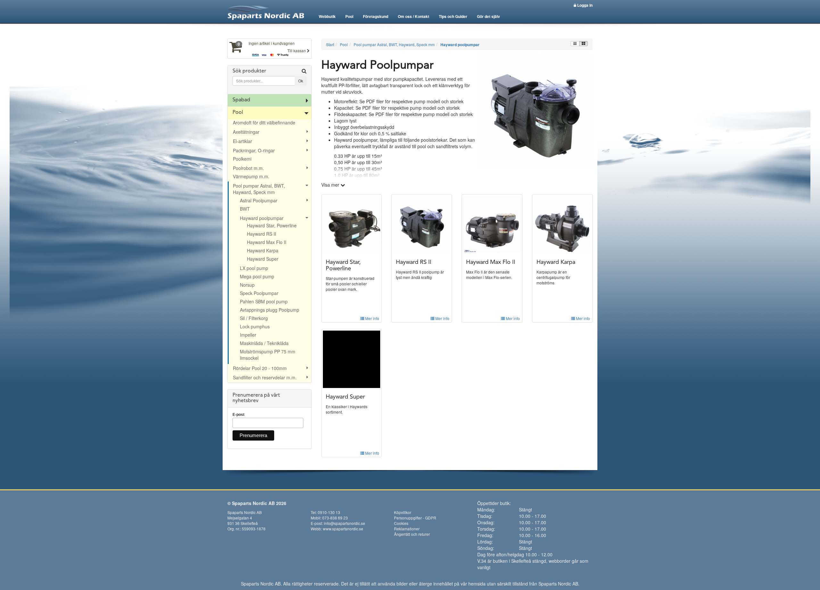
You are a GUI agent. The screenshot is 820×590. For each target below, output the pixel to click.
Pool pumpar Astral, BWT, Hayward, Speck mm (259, 188)
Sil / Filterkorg (254, 318)
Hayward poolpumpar (261, 218)
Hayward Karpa (262, 250)
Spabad (241, 100)
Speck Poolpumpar (259, 293)
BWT (245, 209)
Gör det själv (488, 16)
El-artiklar (242, 141)
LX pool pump (254, 268)
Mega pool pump (257, 276)
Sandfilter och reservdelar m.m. (265, 377)
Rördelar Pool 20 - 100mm (260, 368)
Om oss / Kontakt (413, 16)
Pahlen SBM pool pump (264, 301)
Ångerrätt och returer (412, 534)
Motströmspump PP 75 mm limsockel (267, 354)
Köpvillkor (402, 512)
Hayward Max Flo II (266, 242)
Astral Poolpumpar (258, 200)
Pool (349, 16)
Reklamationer (407, 528)
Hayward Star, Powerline (272, 225)
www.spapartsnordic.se (343, 528)
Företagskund (375, 16)
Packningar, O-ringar (254, 150)
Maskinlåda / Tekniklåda (264, 343)
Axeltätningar (246, 132)
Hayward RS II (261, 234)
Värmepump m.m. (251, 176)
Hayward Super (262, 259)
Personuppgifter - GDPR (415, 517)
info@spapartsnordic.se (344, 523)
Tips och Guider (453, 16)
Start (330, 44)
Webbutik (327, 16)
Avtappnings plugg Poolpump (269, 310)
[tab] (269, 79)
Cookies (401, 523)
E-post (238, 414)
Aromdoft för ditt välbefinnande (264, 122)
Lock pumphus (255, 326)
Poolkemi (242, 159)
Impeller (248, 335)
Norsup (247, 285)
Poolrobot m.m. (248, 168)
